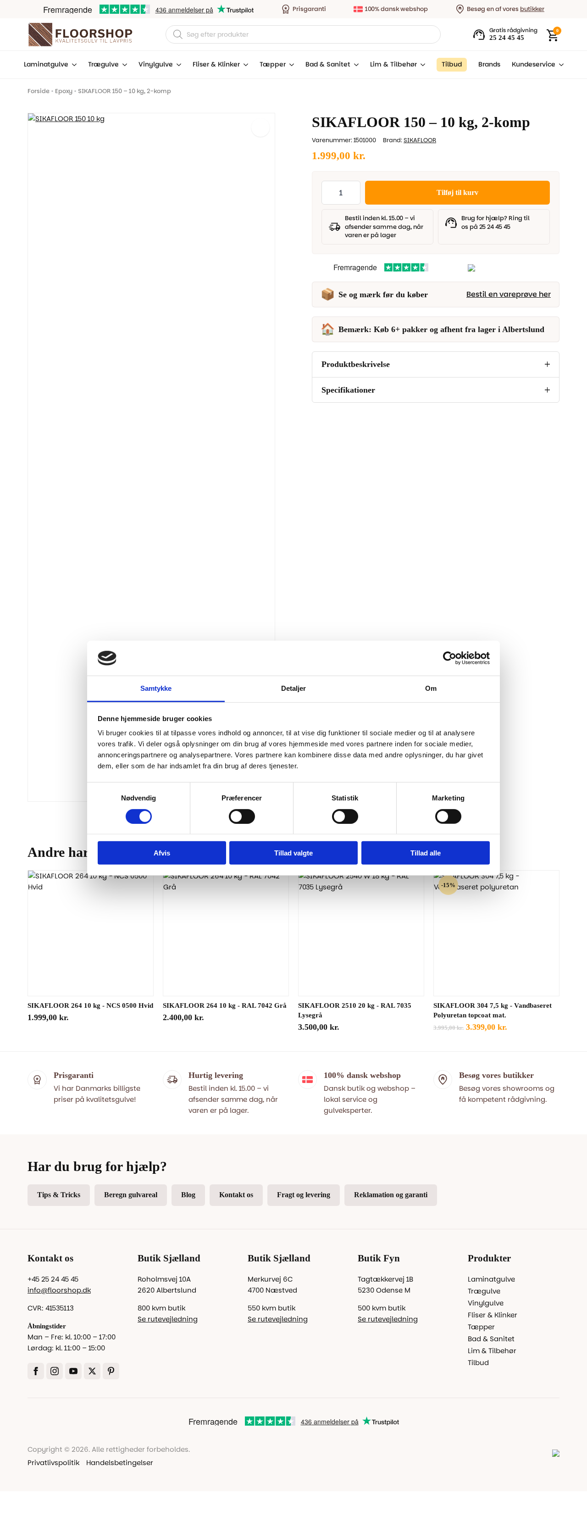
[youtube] (73, 1371)
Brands (489, 64)
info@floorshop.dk (59, 1290)
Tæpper (273, 64)
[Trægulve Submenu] (123, 64)
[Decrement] (329, 192)
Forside (39, 91)
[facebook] (36, 1371)
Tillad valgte (293, 853)
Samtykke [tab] (156, 688)
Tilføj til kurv (457, 192)
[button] (260, 127)
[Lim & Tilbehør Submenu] (421, 64)
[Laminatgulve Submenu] (72, 64)
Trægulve (103, 64)
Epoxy (63, 91)
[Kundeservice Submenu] (559, 64)
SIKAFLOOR (420, 140)
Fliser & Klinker (216, 64)
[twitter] (92, 1371)
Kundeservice (533, 64)
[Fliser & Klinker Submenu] (244, 64)
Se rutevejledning (168, 1319)
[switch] (242, 816)
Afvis (162, 853)
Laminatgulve (46, 64)
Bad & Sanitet (327, 64)
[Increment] (353, 192)
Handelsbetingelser (119, 1462)
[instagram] (54, 1371)
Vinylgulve (155, 64)
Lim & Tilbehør (393, 64)
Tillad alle (425, 853)
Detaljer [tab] (293, 688)
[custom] (111, 1371)
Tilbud (478, 1362)
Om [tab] (431, 688)
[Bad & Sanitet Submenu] (354, 64)
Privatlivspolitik (53, 1462)
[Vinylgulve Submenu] (177, 64)
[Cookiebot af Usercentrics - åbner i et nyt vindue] (450, 658)
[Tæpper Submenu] (290, 64)
